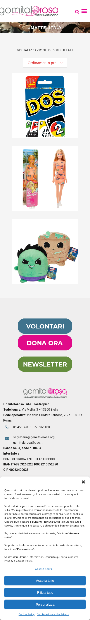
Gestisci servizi (44, 569)
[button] (83, 482)
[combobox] (45, 63)
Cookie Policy (27, 614)
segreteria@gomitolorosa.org (34, 437)
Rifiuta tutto (45, 592)
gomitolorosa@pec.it (28, 442)
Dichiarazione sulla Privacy (53, 614)
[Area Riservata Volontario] (45, 332)
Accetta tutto (45, 580)
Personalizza (45, 604)
